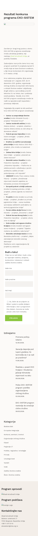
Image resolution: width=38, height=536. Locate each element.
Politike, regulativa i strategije (15, 451)
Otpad (6, 443)
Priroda (6, 455)
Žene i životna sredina (12, 475)
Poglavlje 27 (8, 447)
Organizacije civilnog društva (14, 439)
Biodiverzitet (8, 426)
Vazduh (6, 463)
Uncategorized (9, 459)
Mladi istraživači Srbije (18, 56)
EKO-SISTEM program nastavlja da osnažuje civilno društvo (25, 405)
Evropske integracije (11, 430)
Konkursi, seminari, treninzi (14, 434)
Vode (5, 467)
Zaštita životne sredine (12, 471)
